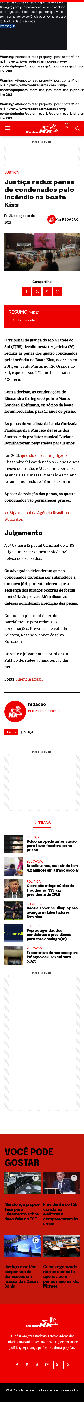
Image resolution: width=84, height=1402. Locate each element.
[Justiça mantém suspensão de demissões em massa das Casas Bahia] (22, 1246)
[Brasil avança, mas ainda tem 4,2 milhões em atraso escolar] (13, 866)
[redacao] (51, 219)
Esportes (34, 903)
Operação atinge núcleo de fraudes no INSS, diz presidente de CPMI (50, 890)
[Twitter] (36, 291)
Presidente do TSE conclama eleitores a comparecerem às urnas (60, 1214)
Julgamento (26, 320)
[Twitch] (47, 1365)
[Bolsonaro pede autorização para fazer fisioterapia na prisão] (13, 844)
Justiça (11, 172)
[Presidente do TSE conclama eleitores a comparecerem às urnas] (61, 1183)
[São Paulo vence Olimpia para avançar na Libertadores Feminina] (13, 910)
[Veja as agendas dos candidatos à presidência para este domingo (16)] (13, 933)
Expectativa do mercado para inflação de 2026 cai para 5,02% (52, 957)
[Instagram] (27, 1365)
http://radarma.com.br (44, 711)
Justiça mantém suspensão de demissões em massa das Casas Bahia (21, 1276)
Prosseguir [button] (7, 26)
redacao (70, 219)
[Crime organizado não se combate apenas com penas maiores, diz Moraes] (61, 1246)
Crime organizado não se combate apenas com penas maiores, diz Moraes (61, 1276)
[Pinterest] (47, 291)
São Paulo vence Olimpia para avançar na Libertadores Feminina (52, 912)
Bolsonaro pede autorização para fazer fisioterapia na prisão (51, 846)
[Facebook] (26, 291)
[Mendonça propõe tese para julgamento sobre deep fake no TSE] (22, 1183)
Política (34, 881)
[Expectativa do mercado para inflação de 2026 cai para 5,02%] (13, 955)
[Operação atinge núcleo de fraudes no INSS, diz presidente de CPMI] (13, 888)
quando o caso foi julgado (44, 455)
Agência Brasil (29, 679)
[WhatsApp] (57, 291)
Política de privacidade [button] (19, 21)
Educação (35, 861)
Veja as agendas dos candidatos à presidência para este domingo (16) (49, 935)
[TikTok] (37, 1365)
